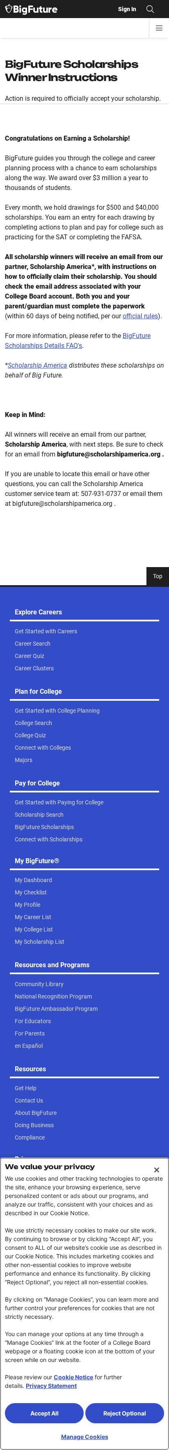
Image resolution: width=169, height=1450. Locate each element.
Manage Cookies (84, 1436)
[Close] (157, 1170)
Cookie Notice (73, 1377)
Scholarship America (37, 365)
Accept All (44, 1413)
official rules (140, 316)
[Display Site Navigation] (159, 28)
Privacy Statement (51, 1385)
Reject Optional (124, 1413)
